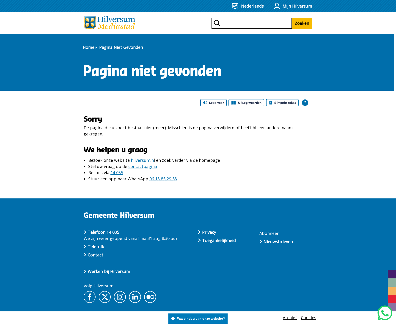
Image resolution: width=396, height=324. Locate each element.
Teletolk (96, 246)
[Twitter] (105, 297)
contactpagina (142, 166)
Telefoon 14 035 (103, 232)
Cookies (308, 317)
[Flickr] (150, 297)
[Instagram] (120, 297)
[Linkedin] (135, 297)
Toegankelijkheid (219, 240)
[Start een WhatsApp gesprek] (384, 312)
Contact (95, 255)
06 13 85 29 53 (163, 178)
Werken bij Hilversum (109, 271)
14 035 (116, 172)
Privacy (209, 232)
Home (88, 47)
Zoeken (302, 23)
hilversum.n (142, 160)
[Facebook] (90, 297)
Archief (290, 317)
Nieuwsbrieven (278, 241)
